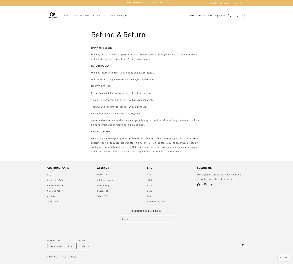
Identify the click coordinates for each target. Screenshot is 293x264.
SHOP (149, 180)
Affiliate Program (105, 180)
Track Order (53, 201)
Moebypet (57, 257)
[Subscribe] (170, 219)
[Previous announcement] (108, 3)
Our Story (102, 174)
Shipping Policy (54, 190)
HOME (150, 174)
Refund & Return (55, 185)
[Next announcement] (185, 3)
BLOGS (150, 190)
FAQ (49, 174)
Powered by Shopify (69, 257)
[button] (77, 15)
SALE (149, 185)
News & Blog (103, 185)
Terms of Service (105, 196)
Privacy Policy (103, 190)
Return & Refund (55, 180)
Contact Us (52, 196)
